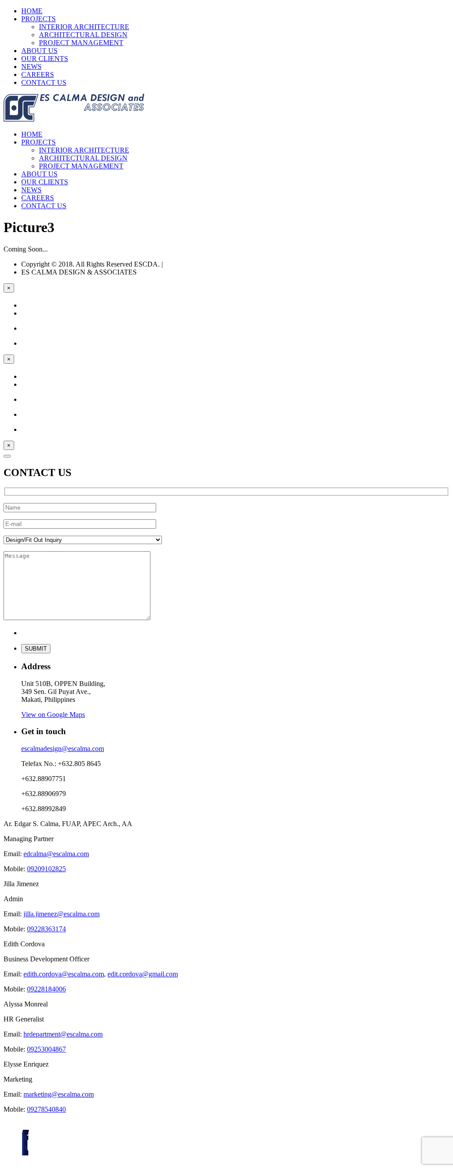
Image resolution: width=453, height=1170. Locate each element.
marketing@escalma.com (58, 1094)
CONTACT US (43, 82)
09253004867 (46, 1049)
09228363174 (46, 929)
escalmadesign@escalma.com (62, 748)
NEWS (31, 66)
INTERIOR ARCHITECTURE (84, 26)
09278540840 (46, 1109)
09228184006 (46, 989)
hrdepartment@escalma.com (63, 1034)
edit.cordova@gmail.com (142, 974)
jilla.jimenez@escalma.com (61, 914)
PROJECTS (38, 19)
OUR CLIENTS (44, 58)
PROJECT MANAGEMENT (81, 42)
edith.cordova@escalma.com (63, 974)
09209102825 (46, 869)
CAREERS (37, 74)
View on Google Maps (53, 714)
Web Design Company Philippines (213, 264)
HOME (31, 11)
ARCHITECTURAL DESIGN (83, 34)
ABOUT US (39, 50)
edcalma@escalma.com (56, 853)
